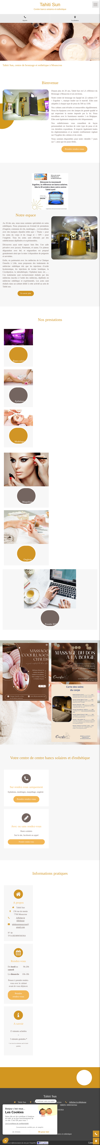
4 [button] (96, 58)
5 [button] (98, 58)
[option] (50, 42)
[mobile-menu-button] (95, 4)
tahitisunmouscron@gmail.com (20, 925)
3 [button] (94, 58)
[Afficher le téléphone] (96, 1134)
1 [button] (90, 58)
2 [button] (92, 58)
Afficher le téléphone (20, 919)
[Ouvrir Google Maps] (96, 1141)
